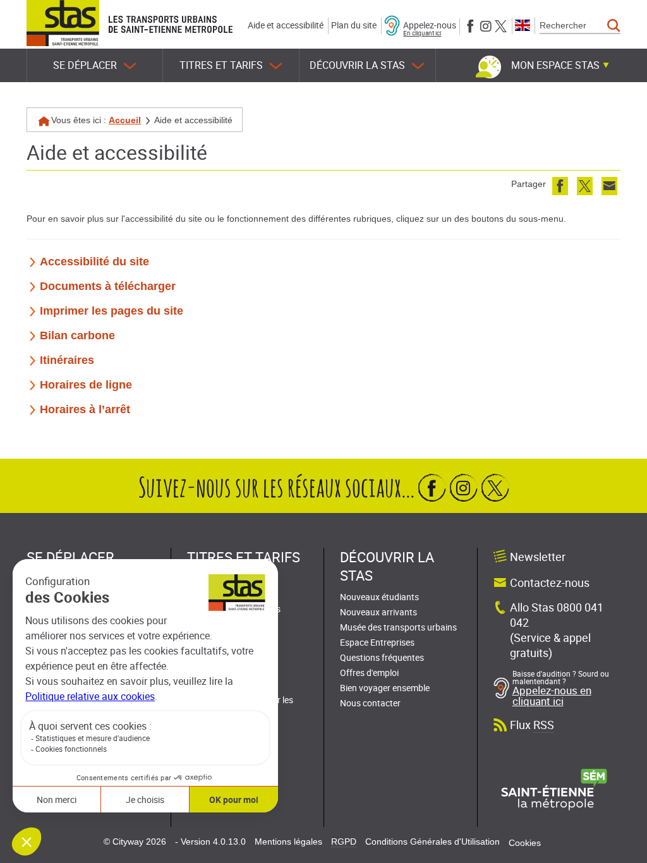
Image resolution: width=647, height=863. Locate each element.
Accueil (125, 120)
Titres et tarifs (221, 65)
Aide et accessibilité (286, 25)
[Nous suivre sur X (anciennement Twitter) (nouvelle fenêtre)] (500, 25)
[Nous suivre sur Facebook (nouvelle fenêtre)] (470, 25)
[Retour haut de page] (623, 850)
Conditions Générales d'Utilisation (432, 841)
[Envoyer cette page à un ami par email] (609, 186)
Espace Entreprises (377, 642)
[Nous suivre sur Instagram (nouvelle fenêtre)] (485, 25)
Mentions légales (288, 841)
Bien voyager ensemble (385, 688)
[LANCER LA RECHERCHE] (613, 26)
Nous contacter (370, 703)
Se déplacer (85, 65)
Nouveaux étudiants (379, 597)
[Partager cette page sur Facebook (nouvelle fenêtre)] (560, 186)
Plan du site (354, 25)
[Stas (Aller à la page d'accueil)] (63, 23)
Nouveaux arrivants (378, 612)
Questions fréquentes (382, 657)
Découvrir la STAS (357, 65)
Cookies (525, 842)
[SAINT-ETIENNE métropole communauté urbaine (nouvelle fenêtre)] (554, 789)
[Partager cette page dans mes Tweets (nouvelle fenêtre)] (585, 186)
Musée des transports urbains (398, 627)
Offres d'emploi (369, 673)
